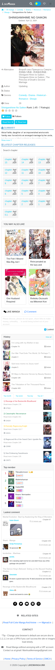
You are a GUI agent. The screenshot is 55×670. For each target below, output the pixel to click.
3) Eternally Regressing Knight (15, 426)
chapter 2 (25, 202)
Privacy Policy (18, 659)
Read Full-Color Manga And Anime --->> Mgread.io (27, 622)
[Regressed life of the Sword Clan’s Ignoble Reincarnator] (47, 443)
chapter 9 (8, 182)
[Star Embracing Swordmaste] (47, 456)
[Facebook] (15, 604)
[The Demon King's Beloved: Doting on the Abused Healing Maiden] (5, 577)
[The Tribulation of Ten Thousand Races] (6, 386)
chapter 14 (25, 161)
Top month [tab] (7, 396)
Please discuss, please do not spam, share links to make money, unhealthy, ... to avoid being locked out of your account (27, 321)
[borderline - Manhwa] (5, 559)
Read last (21, 122)
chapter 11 (25, 171)
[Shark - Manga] (5, 546)
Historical (37, 10)
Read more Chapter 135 (12, 456)
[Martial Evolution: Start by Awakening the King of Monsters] (5, 523)
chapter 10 (41, 171)
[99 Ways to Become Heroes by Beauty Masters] (6, 376)
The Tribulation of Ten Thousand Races (28, 384)
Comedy (20, 10)
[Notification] (44, 4)
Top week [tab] (19, 396)
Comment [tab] (31, 312)
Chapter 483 (16, 388)
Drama (28, 10)
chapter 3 (8, 202)
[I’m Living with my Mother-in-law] (6, 345)
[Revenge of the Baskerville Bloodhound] (47, 404)
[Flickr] (33, 604)
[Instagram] (39, 604)
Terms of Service (35, 659)
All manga (10, 10)
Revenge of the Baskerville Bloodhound (19, 587)
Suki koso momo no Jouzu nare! (25, 364)
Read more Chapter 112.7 (13, 429)
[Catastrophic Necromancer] (47, 417)
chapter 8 (25, 182)
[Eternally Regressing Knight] (47, 429)
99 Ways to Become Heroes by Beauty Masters (31, 374)
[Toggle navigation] (50, 4)
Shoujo (7, 12)
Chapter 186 (16, 378)
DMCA (47, 659)
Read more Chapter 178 (12, 404)
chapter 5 (25, 192)
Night (39, 4)
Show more (6, 140)
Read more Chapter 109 (12, 442)
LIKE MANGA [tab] (13, 312)
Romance (47, 10)
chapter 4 (41, 192)
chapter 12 (8, 171)
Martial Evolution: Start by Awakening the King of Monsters (27, 517)
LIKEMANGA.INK (36, 665)
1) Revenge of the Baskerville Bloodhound (20, 401)
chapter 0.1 (8, 213)
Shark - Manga (9, 540)
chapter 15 (8, 161)
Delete (48, 347)
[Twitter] (21, 604)
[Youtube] (27, 604)
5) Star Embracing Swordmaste (16, 453)
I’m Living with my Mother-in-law (25, 343)
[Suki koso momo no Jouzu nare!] (6, 366)
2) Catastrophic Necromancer (15, 414)
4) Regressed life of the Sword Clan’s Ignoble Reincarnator (26, 439)
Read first (7, 122)
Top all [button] (40, 396)
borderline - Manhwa (11, 553)
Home (7, 659)
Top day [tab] (30, 396)
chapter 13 (41, 161)
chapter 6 (8, 192)
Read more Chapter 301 (12, 417)
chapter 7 (41, 182)
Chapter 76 (15, 347)
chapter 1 (41, 202)
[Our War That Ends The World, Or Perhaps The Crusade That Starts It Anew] (6, 355)
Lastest (50, 329)
